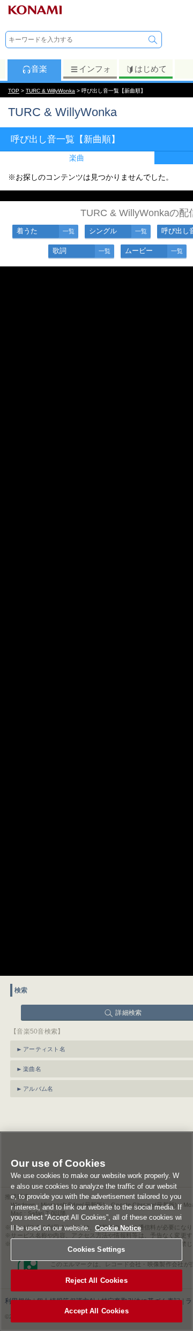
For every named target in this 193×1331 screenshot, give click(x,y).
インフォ (95, 68)
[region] (96, 1231)
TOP (13, 91)
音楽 (39, 68)
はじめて (151, 68)
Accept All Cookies (96, 1311)
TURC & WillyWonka (50, 91)
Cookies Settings (96, 1249)
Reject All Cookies (96, 1280)
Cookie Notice (118, 1228)
